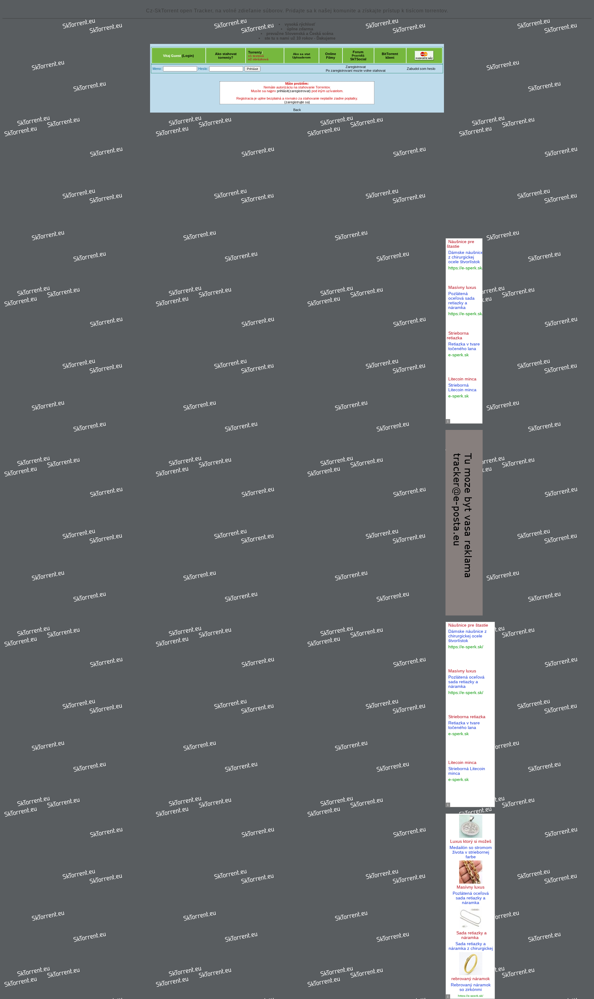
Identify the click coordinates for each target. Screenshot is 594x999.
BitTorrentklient (390, 55)
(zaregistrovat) (299, 91)
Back (297, 110)
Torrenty (255, 52)
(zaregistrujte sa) (297, 102)
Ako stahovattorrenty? (226, 55)
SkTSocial (358, 59)
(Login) (188, 56)
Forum (358, 52)
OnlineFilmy (330, 55)
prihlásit (282, 91)
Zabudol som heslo (421, 69)
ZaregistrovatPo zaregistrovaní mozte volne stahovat (355, 68)
